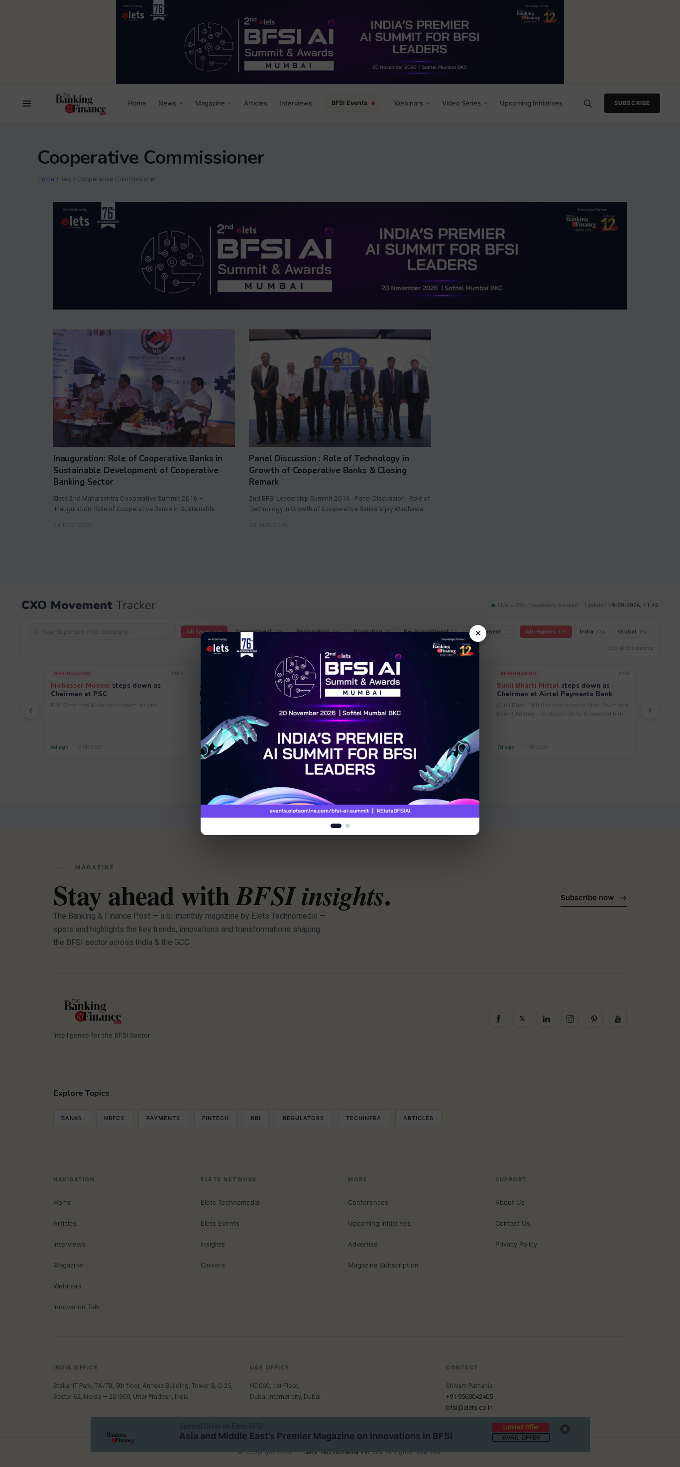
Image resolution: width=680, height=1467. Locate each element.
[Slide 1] (336, 826)
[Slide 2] (347, 826)
